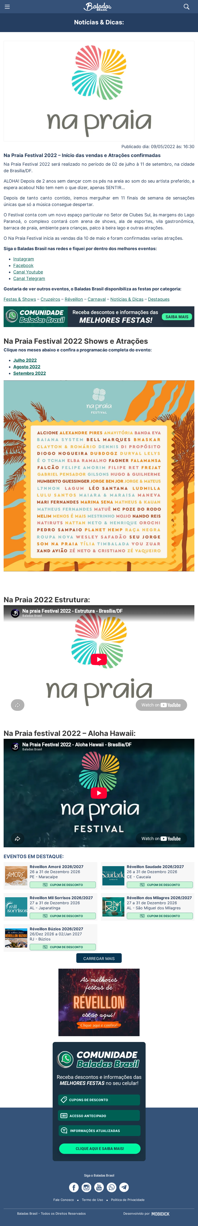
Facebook (23, 265)
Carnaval (97, 299)
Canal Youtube (28, 271)
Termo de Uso (92, 1200)
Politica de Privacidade (128, 1200)
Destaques (159, 299)
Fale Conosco (63, 1200)
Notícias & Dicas (126, 299)
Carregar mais (99, 958)
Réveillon (74, 299)
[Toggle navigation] (7, 6)
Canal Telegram (29, 278)
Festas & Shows (20, 299)
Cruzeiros (50, 299)
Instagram (23, 258)
